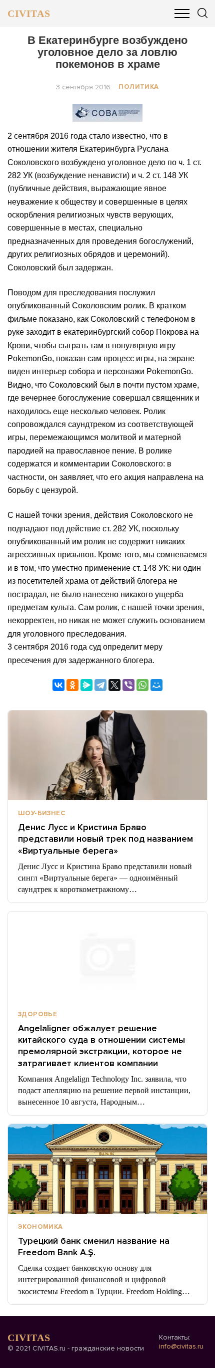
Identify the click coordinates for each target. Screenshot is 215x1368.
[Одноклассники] (72, 685)
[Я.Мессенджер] (86, 685)
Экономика (40, 1227)
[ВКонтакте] (58, 685)
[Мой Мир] (156, 685)
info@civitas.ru (181, 1346)
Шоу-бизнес (41, 813)
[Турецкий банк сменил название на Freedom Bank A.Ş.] (107, 1169)
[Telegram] (100, 685)
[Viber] (128, 685)
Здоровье (37, 1014)
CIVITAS (29, 13)
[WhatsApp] (142, 685)
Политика (138, 87)
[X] (114, 685)
